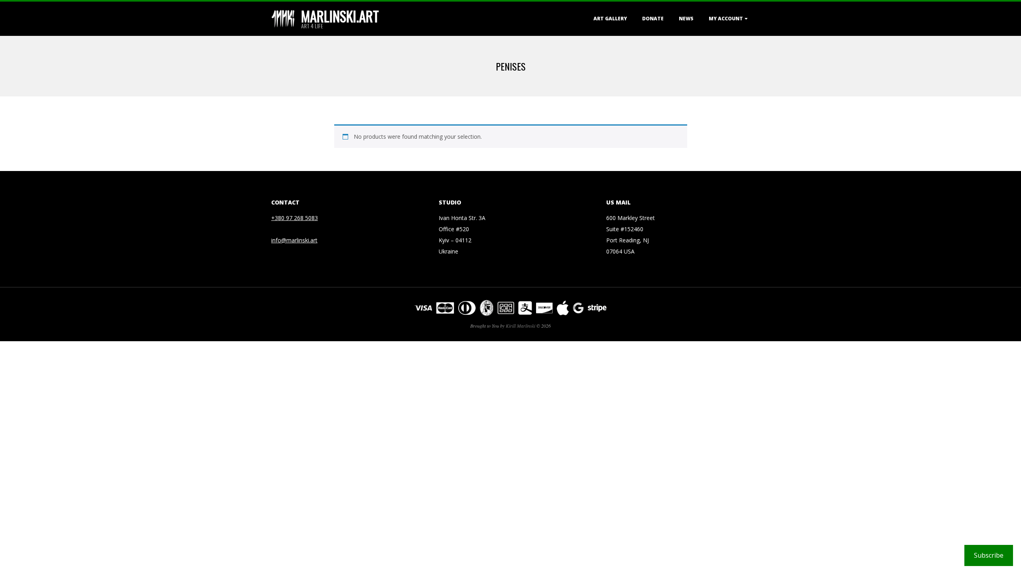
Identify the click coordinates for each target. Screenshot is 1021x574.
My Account (726, 18)
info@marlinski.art (294, 240)
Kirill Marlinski (520, 325)
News (686, 18)
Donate (653, 18)
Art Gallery (610, 18)
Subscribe (988, 555)
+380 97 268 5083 (294, 218)
